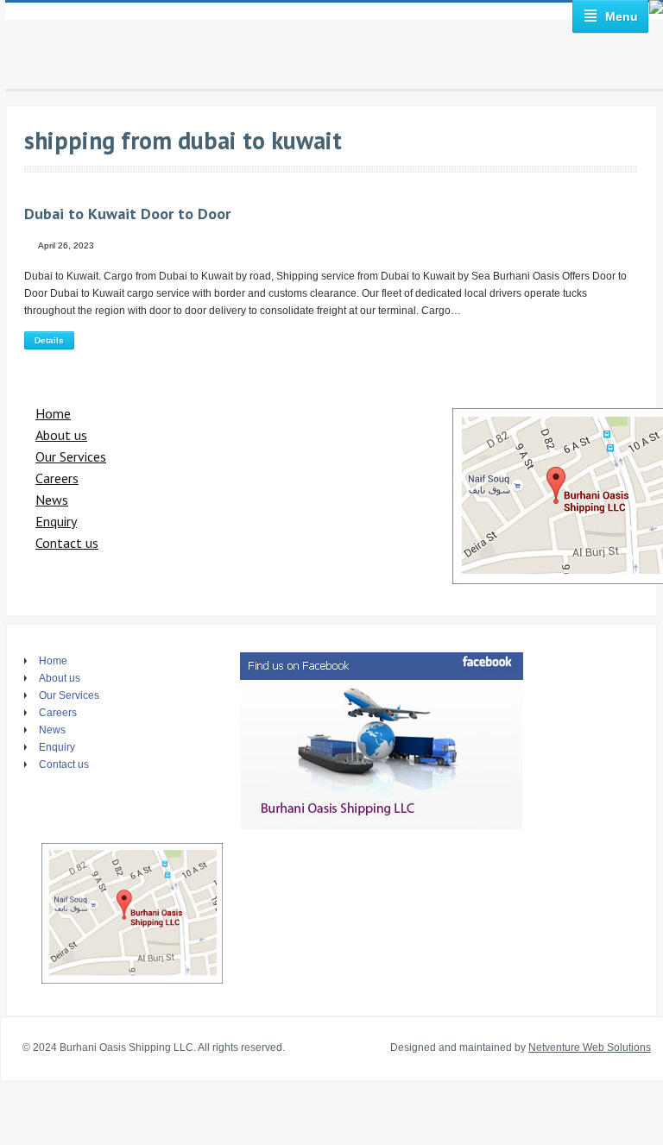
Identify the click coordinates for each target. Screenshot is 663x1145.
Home (53, 413)
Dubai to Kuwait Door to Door (127, 213)
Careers (57, 478)
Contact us (66, 542)
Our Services (70, 456)
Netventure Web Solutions (589, 1047)
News (51, 499)
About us (61, 435)
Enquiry (56, 521)
